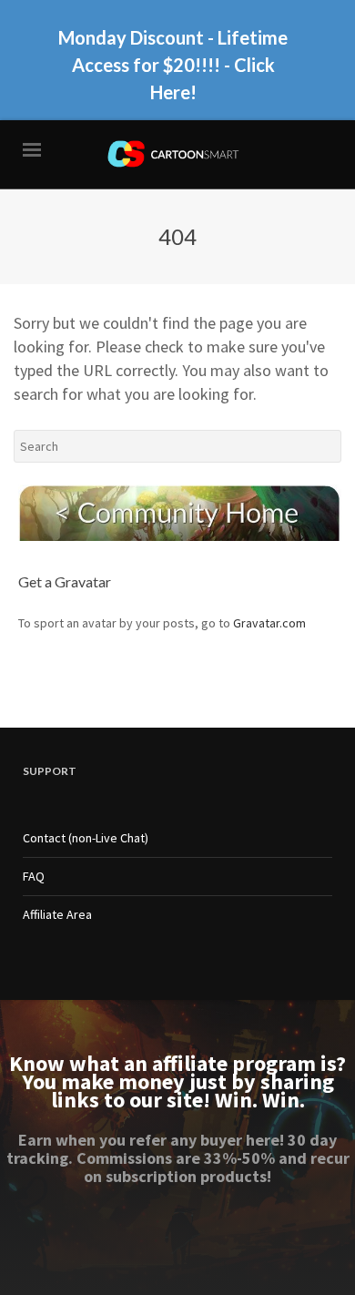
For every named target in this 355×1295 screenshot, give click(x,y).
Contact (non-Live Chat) (85, 838)
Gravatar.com (269, 623)
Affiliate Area (57, 914)
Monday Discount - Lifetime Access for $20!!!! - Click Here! (173, 64)
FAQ (34, 876)
